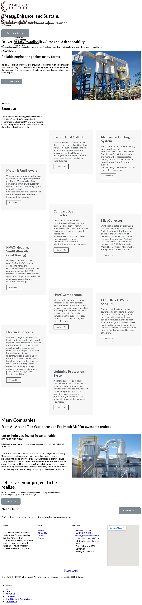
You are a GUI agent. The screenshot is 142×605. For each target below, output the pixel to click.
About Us (10, 593)
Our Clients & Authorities (19, 599)
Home (9, 591)
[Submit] (7, 589)
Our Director (12, 596)
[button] (15, 33)
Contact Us (13, 203)
